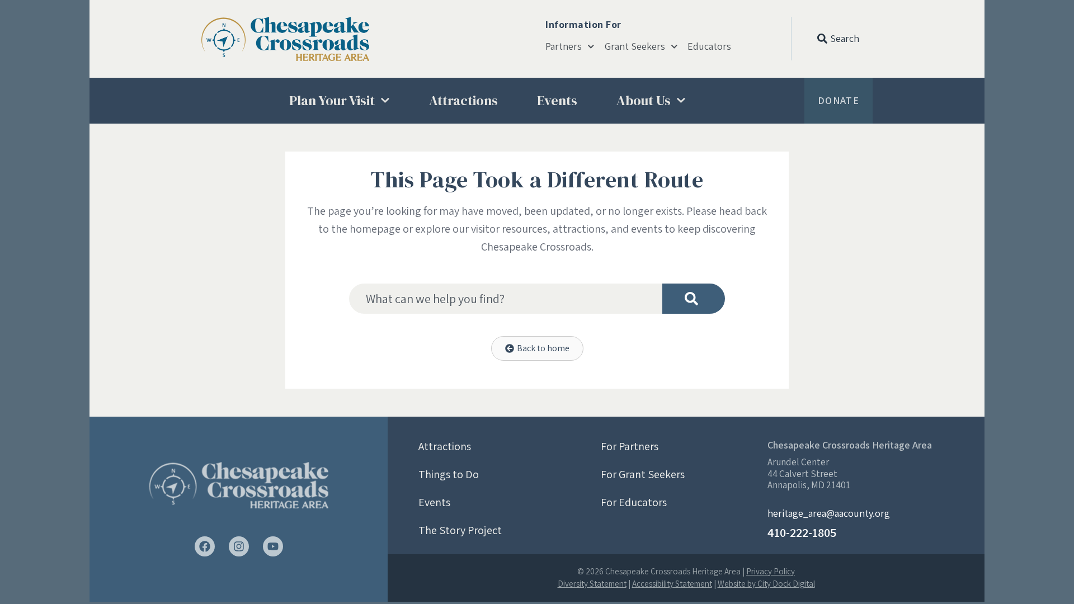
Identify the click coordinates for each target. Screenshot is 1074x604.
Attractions (463, 100)
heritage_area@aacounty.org (828, 513)
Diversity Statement (592, 583)
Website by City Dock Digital (766, 583)
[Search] (693, 299)
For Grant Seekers (643, 474)
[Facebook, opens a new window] (205, 546)
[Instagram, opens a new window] (239, 546)
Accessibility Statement (672, 583)
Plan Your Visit (332, 100)
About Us (643, 100)
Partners (563, 46)
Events (557, 100)
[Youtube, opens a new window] (273, 546)
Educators (709, 46)
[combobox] (505, 299)
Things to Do (448, 474)
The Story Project (460, 530)
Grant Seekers (635, 46)
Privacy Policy (770, 571)
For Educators (634, 502)
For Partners (629, 446)
